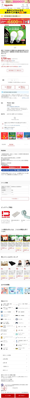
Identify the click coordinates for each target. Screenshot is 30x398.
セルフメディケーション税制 (6, 379)
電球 (23, 8)
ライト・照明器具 (17, 8)
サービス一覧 (3, 392)
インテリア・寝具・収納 (7, 8)
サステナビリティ (17, 392)
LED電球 (27, 8)
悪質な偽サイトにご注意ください (7, 380)
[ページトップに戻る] (28, 393)
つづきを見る (14, 198)
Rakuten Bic (8, 5)
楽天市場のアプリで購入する (15, 70)
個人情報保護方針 (25, 392)
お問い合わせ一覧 (10, 392)
